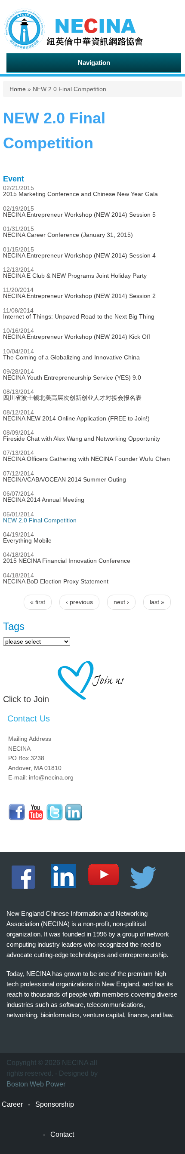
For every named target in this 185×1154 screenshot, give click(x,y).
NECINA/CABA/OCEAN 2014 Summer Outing (64, 479)
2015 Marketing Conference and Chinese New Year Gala (80, 193)
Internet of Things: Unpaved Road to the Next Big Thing (78, 316)
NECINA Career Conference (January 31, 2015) (68, 234)
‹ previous (79, 601)
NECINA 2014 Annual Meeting (43, 499)
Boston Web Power (35, 1084)
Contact (62, 1134)
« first (37, 601)
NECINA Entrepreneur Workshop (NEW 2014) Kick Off (76, 336)
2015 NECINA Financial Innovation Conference (66, 560)
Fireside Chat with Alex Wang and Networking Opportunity (81, 438)
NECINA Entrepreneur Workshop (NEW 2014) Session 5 (79, 214)
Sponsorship (54, 1104)
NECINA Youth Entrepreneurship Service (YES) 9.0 (72, 377)
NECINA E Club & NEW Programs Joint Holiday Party (75, 275)
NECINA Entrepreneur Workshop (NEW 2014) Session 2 (79, 295)
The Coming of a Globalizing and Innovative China (71, 357)
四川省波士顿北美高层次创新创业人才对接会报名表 (72, 397)
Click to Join (26, 699)
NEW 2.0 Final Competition (40, 520)
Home (17, 89)
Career (12, 1104)
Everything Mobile (27, 540)
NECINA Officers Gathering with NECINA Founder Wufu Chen (86, 458)
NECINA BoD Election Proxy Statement (55, 581)
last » (157, 601)
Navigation (94, 62)
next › (121, 601)
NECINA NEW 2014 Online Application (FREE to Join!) (76, 418)
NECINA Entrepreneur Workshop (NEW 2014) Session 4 (79, 255)
